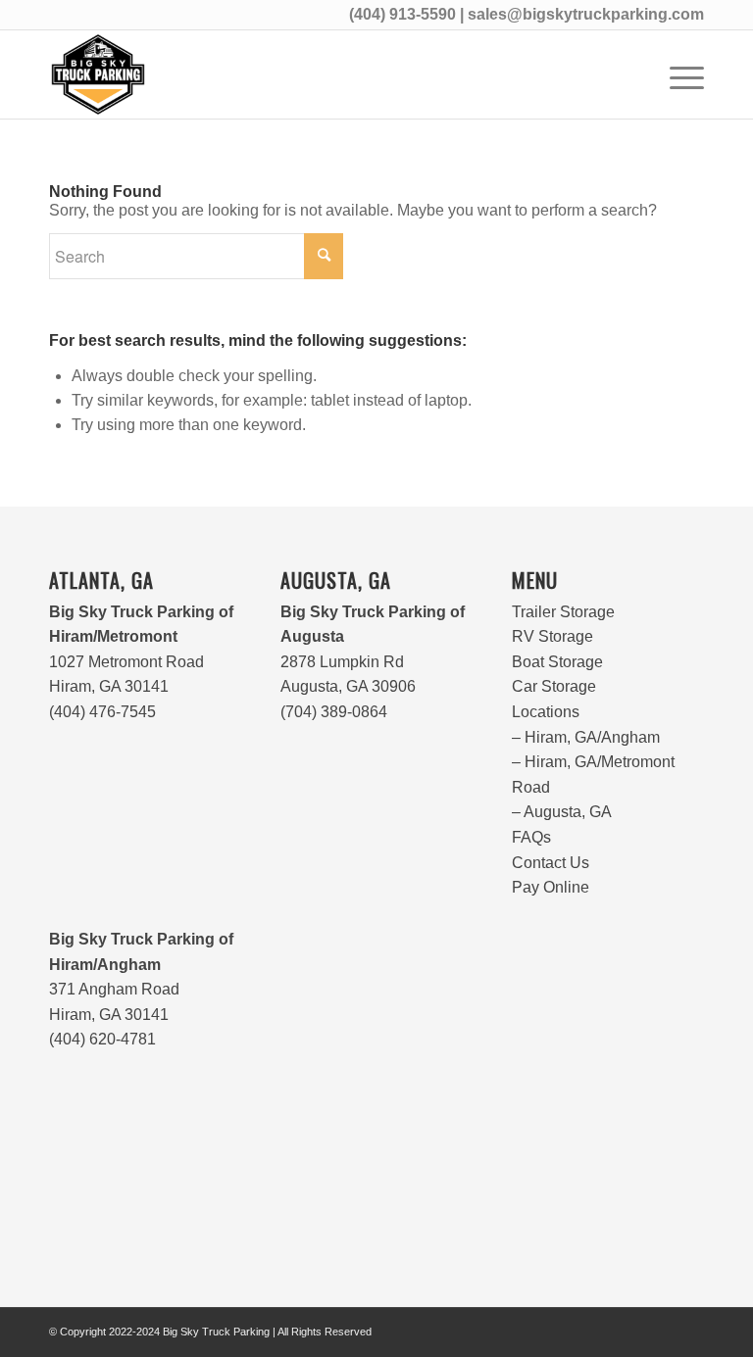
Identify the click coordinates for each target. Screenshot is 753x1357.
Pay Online (550, 887)
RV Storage (552, 636)
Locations (545, 711)
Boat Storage (557, 662)
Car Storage (554, 686)
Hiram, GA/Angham (592, 737)
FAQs (531, 837)
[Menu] (677, 74)
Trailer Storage (563, 612)
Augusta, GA (568, 811)
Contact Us (550, 862)
